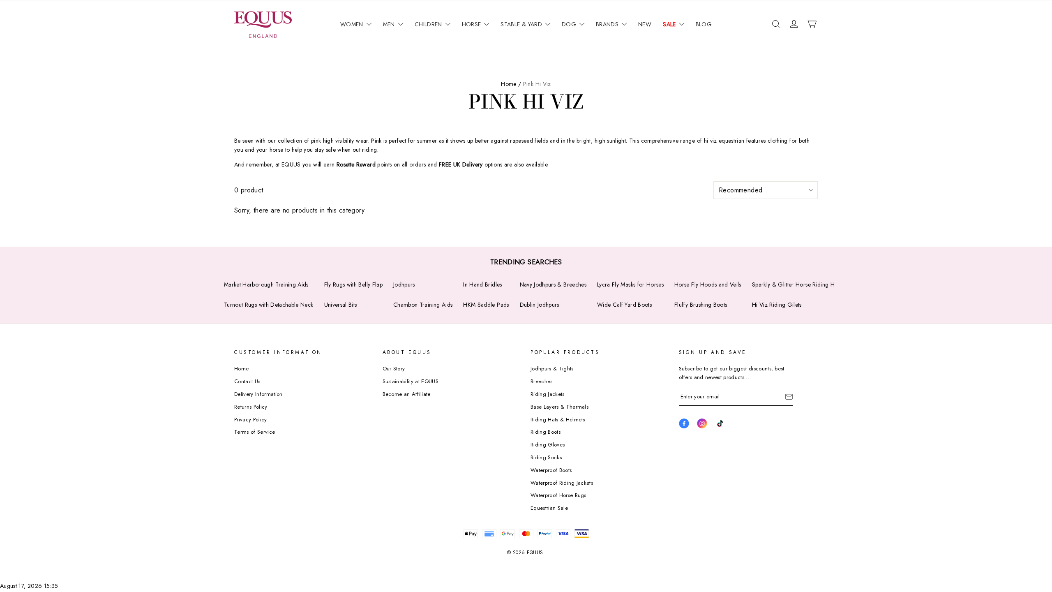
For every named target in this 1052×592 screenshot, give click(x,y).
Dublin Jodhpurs (539, 305)
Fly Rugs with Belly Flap (353, 284)
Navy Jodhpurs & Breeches (553, 284)
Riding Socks (546, 457)
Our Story (394, 368)
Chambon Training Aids (422, 305)
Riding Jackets (548, 394)
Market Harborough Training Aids (266, 284)
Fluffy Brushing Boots (700, 305)
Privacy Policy (250, 419)
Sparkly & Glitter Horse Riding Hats (796, 284)
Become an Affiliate (407, 394)
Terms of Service (254, 432)
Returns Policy (251, 407)
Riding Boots (546, 432)
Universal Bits (340, 305)
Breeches (542, 381)
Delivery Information (258, 394)
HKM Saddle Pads (486, 305)
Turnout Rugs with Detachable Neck (269, 305)
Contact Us (247, 381)
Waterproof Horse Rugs (558, 495)
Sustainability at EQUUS (410, 381)
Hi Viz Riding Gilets (777, 305)
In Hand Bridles (482, 284)
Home (241, 368)
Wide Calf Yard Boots (624, 305)
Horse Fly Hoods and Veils (707, 284)
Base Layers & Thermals (559, 407)
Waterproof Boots (551, 470)
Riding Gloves (548, 445)
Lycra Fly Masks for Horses (630, 284)
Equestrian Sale (549, 508)
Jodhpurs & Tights (552, 368)
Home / (511, 84)
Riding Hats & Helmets (558, 419)
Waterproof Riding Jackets (562, 483)
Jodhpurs (404, 284)
